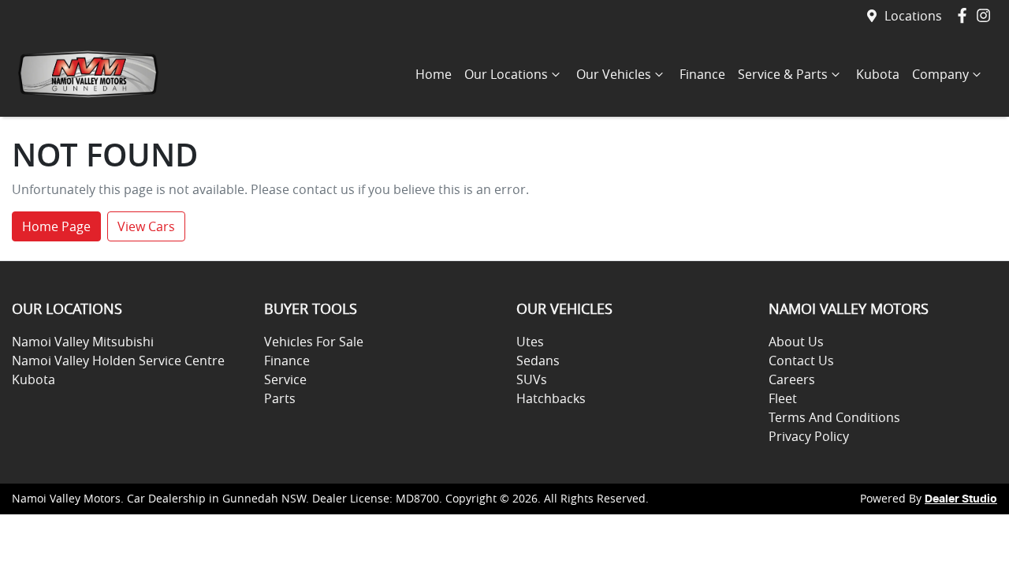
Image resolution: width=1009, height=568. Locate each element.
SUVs (531, 379)
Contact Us (801, 360)
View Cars (146, 226)
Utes (530, 341)
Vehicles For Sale (313, 341)
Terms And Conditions (834, 417)
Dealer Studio (961, 499)
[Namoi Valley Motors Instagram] (986, 15)
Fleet (783, 398)
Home (433, 74)
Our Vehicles (613, 74)
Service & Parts (783, 74)
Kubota (877, 74)
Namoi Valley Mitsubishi (83, 341)
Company (940, 74)
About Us (796, 341)
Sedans (538, 360)
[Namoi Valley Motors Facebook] (965, 15)
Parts (280, 398)
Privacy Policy (809, 436)
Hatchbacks (551, 398)
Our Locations (506, 74)
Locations (913, 15)
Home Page (56, 226)
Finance (702, 74)
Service (285, 379)
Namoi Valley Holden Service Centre (118, 360)
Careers (792, 379)
